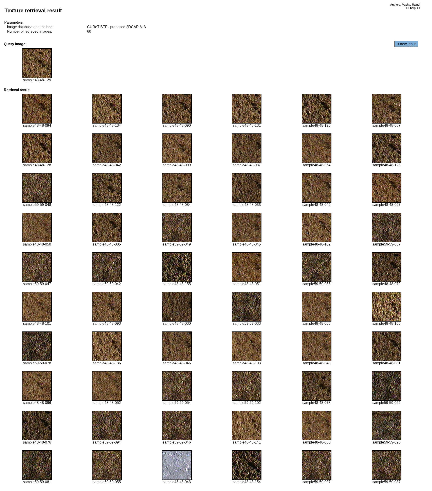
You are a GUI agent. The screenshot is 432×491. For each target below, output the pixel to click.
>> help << (413, 8)
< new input (406, 44)
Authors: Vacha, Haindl (405, 4)
